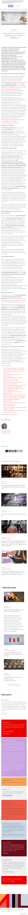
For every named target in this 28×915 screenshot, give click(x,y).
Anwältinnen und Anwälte (15, 844)
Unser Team (5, 853)
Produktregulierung (14, 30)
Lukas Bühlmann (14, 414)
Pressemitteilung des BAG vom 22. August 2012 (14, 368)
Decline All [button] (17, 6)
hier (12, 834)
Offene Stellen (6, 816)
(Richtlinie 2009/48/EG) (20, 85)
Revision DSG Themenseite (8, 871)
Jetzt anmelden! (6, 733)
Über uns (4, 773)
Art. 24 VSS (9, 113)
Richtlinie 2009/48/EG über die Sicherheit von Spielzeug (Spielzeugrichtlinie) (13, 389)
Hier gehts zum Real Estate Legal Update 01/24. (13, 826)
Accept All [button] (10, 6)
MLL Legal (4, 713)
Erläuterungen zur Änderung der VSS (11, 374)
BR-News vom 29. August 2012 (19, 82)
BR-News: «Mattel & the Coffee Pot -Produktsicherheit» (11, 400)
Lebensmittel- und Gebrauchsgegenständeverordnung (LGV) (10, 118)
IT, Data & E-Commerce (5, 511)
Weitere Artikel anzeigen (14, 685)
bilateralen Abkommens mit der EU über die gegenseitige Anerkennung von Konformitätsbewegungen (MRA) (13, 89)
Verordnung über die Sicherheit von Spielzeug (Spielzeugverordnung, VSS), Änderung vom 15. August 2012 (14, 371)
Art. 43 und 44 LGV (17, 104)
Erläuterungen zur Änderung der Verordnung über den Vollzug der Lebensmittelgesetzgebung (14, 386)
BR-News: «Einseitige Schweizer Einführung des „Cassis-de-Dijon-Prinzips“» (14, 411)
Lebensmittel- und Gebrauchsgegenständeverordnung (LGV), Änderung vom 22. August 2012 (12, 377)
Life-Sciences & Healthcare (6, 538)
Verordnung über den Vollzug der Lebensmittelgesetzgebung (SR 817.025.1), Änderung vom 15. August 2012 (12, 382)
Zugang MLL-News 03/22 (8, 731)
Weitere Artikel (6, 433)
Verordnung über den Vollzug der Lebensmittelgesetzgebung (8, 121)
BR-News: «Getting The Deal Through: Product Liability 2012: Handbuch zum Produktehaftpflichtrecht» (14, 404)
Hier (3, 782)
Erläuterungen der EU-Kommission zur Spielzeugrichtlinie (13, 301)
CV (2, 433)
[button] (7, 451)
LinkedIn (12, 881)
